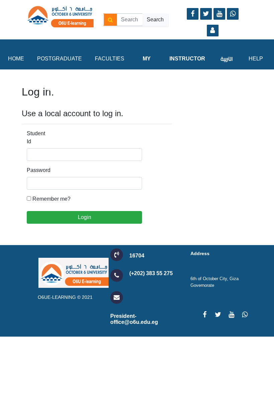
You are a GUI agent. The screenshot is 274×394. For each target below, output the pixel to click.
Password (37, 170)
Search (155, 19)
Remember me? (51, 199)
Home (16, 58)
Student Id (36, 137)
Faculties (109, 58)
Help (256, 58)
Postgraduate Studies (59, 73)
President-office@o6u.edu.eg (134, 319)
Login (84, 217)
